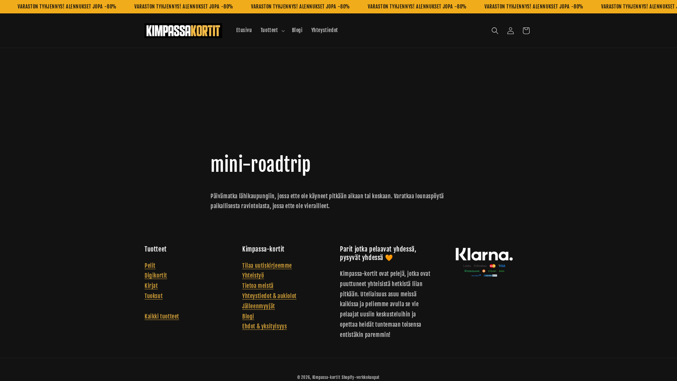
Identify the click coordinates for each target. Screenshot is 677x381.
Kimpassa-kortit (326, 377)
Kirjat (151, 285)
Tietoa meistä (258, 285)
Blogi (248, 316)
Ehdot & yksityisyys (264, 326)
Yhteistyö (253, 275)
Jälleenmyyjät (258, 306)
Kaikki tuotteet (162, 316)
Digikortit (156, 275)
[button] (272, 30)
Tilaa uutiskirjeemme (267, 265)
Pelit (150, 265)
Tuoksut (154, 296)
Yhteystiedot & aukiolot (269, 296)
